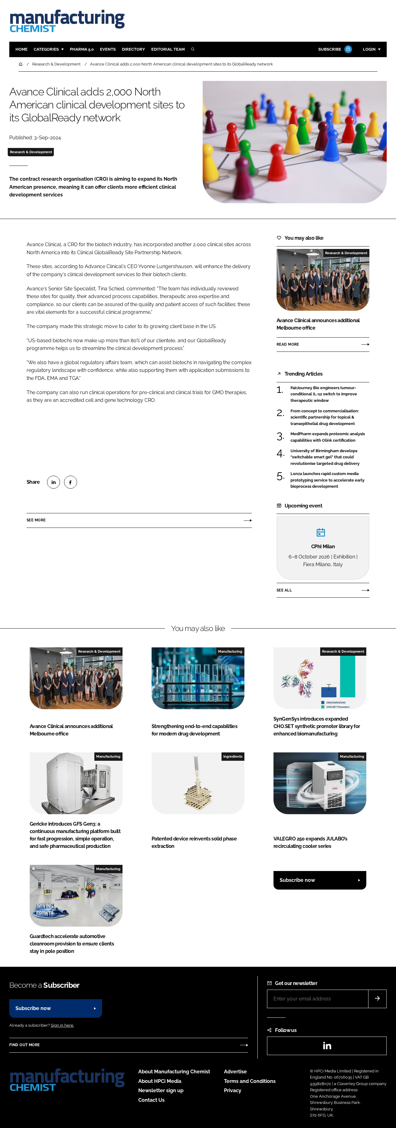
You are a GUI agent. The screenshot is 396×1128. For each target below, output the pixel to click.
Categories (46, 49)
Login (369, 49)
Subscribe (329, 49)
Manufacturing (230, 651)
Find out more (24, 1045)
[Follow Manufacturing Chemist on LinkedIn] (327, 1047)
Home (21, 49)
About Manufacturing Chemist (174, 1072)
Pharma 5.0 (82, 49)
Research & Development (31, 152)
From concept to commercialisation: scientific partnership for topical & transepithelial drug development (325, 417)
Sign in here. (62, 1025)
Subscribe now (297, 880)
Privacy (232, 1090)
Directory (133, 49)
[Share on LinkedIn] (53, 482)
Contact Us (151, 1100)
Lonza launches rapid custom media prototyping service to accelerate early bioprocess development (327, 480)
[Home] (21, 64)
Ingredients (232, 756)
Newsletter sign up (160, 1090)
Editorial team (168, 49)
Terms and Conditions (250, 1081)
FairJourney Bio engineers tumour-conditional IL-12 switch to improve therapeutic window (324, 394)
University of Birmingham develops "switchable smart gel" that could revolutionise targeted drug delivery (325, 457)
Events (108, 49)
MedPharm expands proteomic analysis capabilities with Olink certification (328, 437)
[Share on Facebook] (70, 482)
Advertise (235, 1072)
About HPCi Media (159, 1081)
